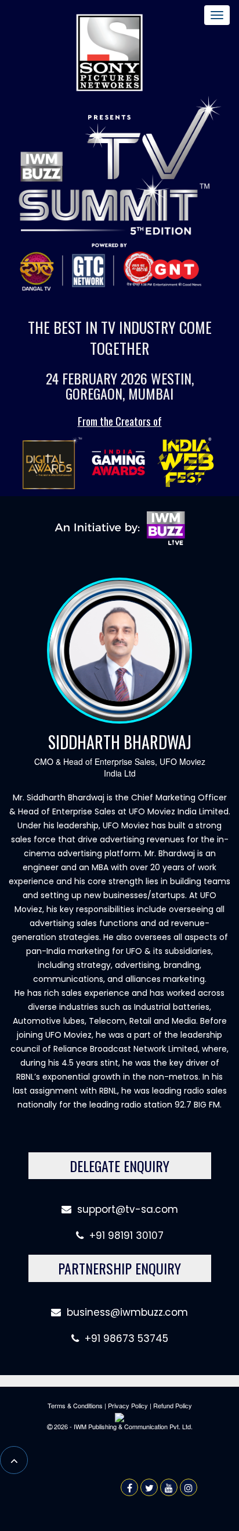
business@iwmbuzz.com (127, 1312)
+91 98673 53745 (123, 1338)
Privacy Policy (128, 1405)
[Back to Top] (14, 1460)
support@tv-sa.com (127, 1209)
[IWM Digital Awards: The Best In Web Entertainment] (51, 462)
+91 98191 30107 (124, 1235)
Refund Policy (172, 1405)
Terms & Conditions (75, 1405)
